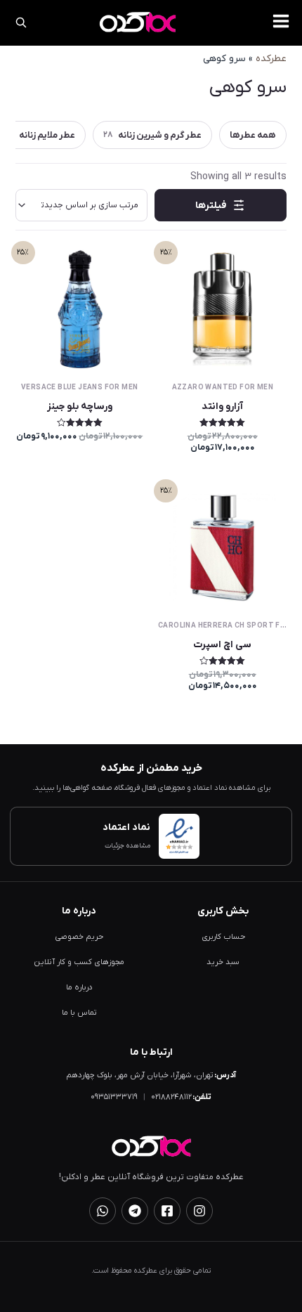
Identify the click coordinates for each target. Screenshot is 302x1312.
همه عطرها (253, 135)
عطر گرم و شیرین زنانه (152, 135)
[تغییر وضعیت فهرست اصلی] (281, 21)
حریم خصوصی (79, 937)
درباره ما (79, 987)
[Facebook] (167, 1210)
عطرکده (271, 58)
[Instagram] (199, 1210)
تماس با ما (79, 1013)
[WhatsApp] (102, 1210)
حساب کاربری (223, 937)
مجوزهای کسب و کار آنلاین (79, 962)
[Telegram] (135, 1210)
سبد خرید (222, 962)
